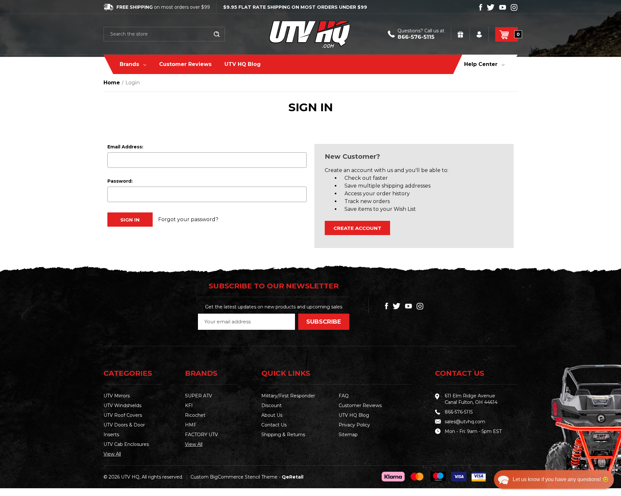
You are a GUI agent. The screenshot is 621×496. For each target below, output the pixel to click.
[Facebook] (480, 7)
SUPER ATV (198, 396)
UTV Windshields (122, 405)
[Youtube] (502, 7)
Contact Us (274, 425)
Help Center (481, 64)
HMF (190, 425)
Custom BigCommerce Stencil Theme (234, 477)
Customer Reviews (185, 64)
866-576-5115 (416, 37)
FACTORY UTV (201, 434)
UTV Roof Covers (123, 415)
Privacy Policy (354, 425)
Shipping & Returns (283, 434)
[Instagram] (514, 7)
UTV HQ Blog (242, 64)
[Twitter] (491, 7)
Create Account (357, 228)
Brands (130, 64)
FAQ (344, 396)
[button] (554, 479)
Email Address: (125, 147)
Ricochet (195, 415)
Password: (120, 181)
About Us (271, 415)
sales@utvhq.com (465, 422)
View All (112, 454)
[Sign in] (479, 34)
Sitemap (348, 434)
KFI (189, 405)
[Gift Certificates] (461, 34)
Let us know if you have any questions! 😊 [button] (561, 479)
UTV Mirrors (117, 396)
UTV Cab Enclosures (126, 444)
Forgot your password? (188, 219)
